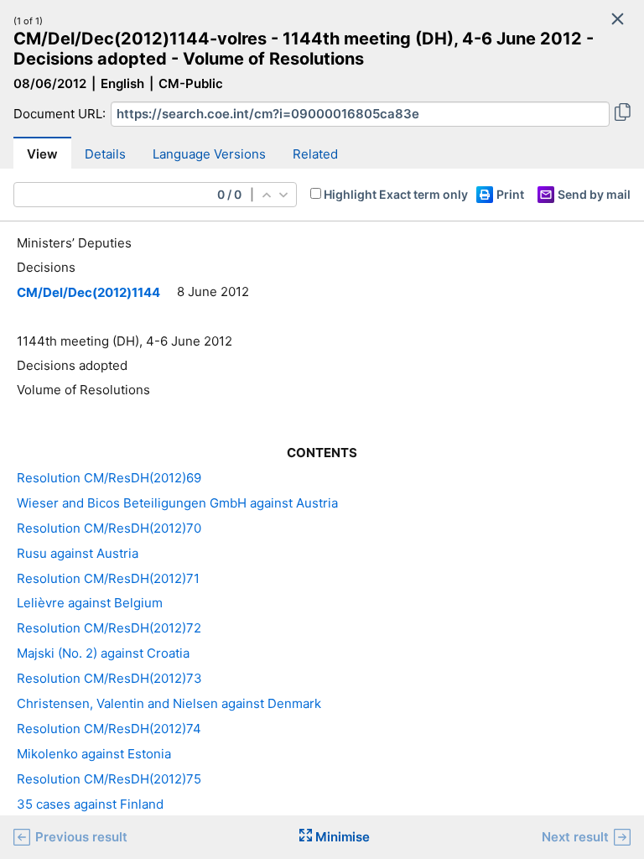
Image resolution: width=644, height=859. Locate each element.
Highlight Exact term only (396, 194)
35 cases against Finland (90, 804)
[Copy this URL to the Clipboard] (623, 114)
